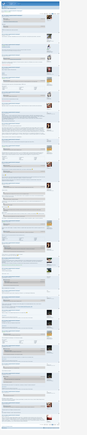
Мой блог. (3, 73)
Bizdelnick (5, 171)
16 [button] (49, 13)
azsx (5, 376)
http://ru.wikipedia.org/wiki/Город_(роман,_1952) (25, 306)
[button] (45, 13)
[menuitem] (3, 7)
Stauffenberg (7, 350)
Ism (4, 26)
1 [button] (47, 13)
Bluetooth (5, 165)
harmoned (5, 58)
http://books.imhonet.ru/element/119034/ (15, 59)
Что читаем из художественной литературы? (11, 10)
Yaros (5, 95)
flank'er (5, 186)
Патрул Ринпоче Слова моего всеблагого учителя (10, 21)
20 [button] (55, 13)
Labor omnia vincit (4, 315)
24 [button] (57, 13)
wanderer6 (5, 80)
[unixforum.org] (12, 4)
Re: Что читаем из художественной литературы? (12, 15)
